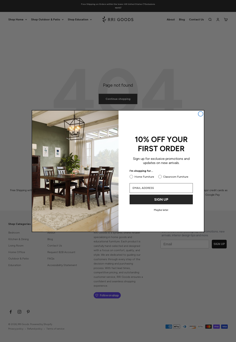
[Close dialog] (200, 113)
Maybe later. (161, 210)
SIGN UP (161, 199)
